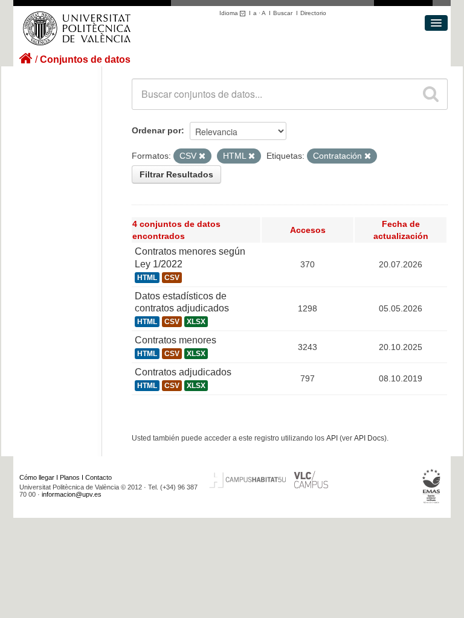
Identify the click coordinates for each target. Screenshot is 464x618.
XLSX (196, 321)
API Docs (369, 438)
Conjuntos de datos (85, 59)
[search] (431, 94)
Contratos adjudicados (183, 372)
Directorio (313, 13)
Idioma (229, 13)
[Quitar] (202, 156)
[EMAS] (432, 486)
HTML (147, 277)
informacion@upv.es (72, 494)
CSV (171, 277)
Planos (70, 477)
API (332, 438)
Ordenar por (156, 130)
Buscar (282, 13)
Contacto (98, 477)
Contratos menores (175, 340)
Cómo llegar (36, 477)
